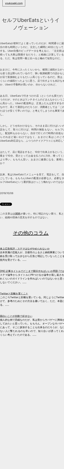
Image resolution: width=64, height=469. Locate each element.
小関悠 (16, 213)
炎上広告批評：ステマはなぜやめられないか (25, 248)
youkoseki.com (14, 3)
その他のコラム (31, 233)
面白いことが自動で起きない (16, 316)
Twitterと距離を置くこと (14, 293)
